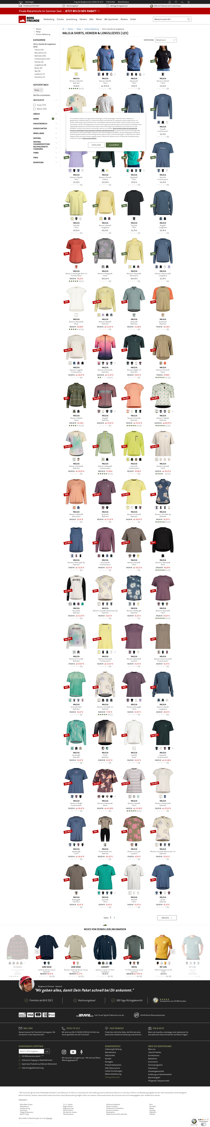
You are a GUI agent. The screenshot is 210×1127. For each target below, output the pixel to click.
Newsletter (152, 1058)
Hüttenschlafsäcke (113, 1104)
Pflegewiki (152, 1081)
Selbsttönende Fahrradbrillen (116, 1114)
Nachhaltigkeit (154, 1077)
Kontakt (108, 1058)
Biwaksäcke (110, 1112)
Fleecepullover (68, 1114)
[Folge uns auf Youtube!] (75, 1053)
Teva (150, 1104)
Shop (21, 2)
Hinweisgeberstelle (156, 1071)
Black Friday (24, 1114)
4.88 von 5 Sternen (167, 6)
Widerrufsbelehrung (113, 1074)
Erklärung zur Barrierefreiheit (160, 1074)
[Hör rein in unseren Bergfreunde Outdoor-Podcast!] (83, 1053)
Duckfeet (152, 1106)
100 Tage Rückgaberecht (119, 6)
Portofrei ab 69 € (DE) (31, 6)
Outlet (133, 19)
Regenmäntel (68, 1106)
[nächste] (115, 74)
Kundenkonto (153, 1055)
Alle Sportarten (111, 19)
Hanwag (152, 1110)
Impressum (153, 1068)
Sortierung (149, 40)
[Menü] (207, 1118)
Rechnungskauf (72, 6)
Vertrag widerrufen (112, 1077)
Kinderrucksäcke (112, 1110)
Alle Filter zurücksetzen (41, 95)
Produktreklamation (113, 1065)
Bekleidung (49, 19)
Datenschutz (114, 1068)
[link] (45, 29)
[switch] (203, 1124)
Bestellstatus (110, 1052)
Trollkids (152, 1114)
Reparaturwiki (163, 1081)
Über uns (151, 1049)
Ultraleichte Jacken (70, 1112)
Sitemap (49, 1118)
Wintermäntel (68, 1110)
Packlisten (23, 1110)
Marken (124, 19)
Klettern (83, 19)
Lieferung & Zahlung (113, 1049)
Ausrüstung (71, 19)
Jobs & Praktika (154, 1052)
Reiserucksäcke (112, 1106)
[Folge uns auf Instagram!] (66, 1053)
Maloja (79, 29)
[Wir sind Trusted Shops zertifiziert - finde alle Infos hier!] (156, 1000)
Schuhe (60, 19)
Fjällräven (152, 1112)
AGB (107, 1068)
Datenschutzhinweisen (89, 138)
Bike (91, 19)
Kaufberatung (25, 1108)
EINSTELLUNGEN (96, 145)
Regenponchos (68, 1108)
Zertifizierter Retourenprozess (152, 1015)
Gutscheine (153, 1062)
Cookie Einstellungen (113, 1071)
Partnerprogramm (155, 1065)
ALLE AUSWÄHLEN (114, 145)
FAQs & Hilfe (110, 1055)
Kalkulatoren (24, 1106)
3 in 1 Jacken (68, 1104)
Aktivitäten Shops (26, 1104)
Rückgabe (109, 1062)
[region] (105, 132)
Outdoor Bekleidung (91, 29)
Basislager (29, 2)
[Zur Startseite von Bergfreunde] (30, 19)
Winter (99, 19)
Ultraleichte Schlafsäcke (114, 1108)
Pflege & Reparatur (27, 1112)
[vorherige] (95, 74)
